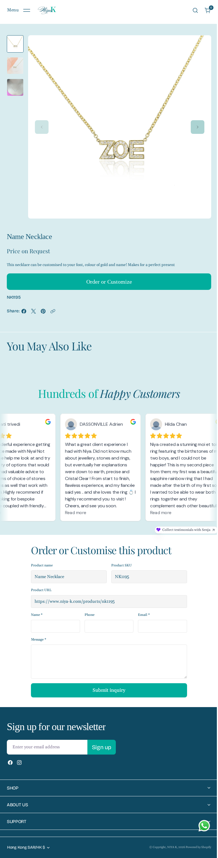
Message (38, 639)
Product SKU (121, 565)
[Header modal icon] (26, 10)
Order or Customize (109, 282)
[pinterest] (43, 312)
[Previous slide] (42, 127)
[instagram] (19, 762)
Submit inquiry (109, 690)
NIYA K (168, 847)
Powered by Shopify (194, 847)
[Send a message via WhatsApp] (204, 825)
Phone (90, 615)
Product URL (41, 590)
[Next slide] (197, 127)
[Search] (195, 10)
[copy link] (53, 312)
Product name (42, 565)
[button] (18, 10)
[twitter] (33, 312)
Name (37, 615)
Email (144, 615)
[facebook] (24, 312)
